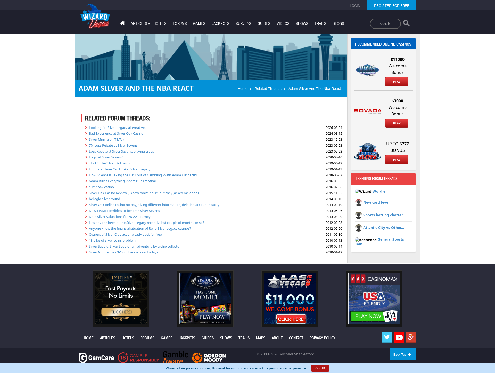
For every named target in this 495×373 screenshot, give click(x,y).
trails (320, 24)
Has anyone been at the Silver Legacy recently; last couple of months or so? (146, 222)
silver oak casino (101, 187)
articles (107, 338)
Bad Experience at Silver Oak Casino (116, 133)
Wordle (379, 191)
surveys (243, 24)
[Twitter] (387, 337)
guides (264, 24)
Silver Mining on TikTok (106, 139)
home (89, 338)
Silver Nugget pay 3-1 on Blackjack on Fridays (123, 252)
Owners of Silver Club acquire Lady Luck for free (125, 234)
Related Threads (268, 88)
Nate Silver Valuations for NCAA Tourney (120, 216)
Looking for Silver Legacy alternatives (117, 127)
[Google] (411, 337)
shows (302, 24)
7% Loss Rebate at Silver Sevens (113, 145)
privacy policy (322, 338)
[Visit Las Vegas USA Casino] (290, 298)
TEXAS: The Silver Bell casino (110, 163)
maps (260, 338)
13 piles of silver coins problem (112, 240)
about (277, 338)
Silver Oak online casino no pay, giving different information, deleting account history (154, 204)
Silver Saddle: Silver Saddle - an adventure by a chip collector (135, 246)
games (199, 24)
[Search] (406, 24)
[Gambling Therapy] (209, 357)
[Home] (122, 24)
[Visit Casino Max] (374, 298)
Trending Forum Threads (377, 178)
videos (283, 24)
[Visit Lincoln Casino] (205, 298)
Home (243, 88)
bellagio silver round (104, 198)
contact (296, 338)
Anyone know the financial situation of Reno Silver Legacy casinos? (140, 228)
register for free (391, 6)
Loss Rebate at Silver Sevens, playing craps (121, 151)
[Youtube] (399, 337)
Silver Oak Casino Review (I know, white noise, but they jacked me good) (144, 193)
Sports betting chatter (383, 214)
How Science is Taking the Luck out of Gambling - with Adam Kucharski (143, 175)
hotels (160, 24)
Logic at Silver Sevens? (106, 157)
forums (180, 24)
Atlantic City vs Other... (383, 227)
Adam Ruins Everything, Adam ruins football (122, 181)
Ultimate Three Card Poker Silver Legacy (119, 169)
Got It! (320, 368)
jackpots (220, 24)
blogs (338, 24)
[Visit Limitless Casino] (121, 298)
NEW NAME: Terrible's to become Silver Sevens (124, 210)
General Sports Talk (379, 242)
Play (396, 82)
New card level (376, 202)
